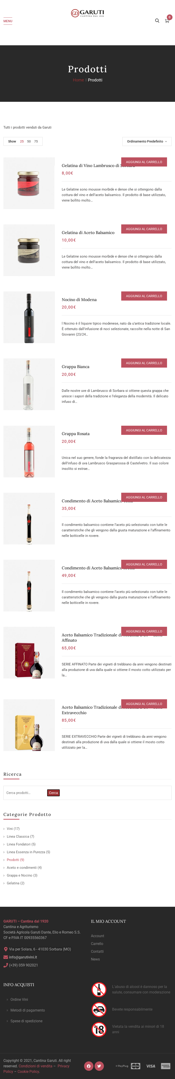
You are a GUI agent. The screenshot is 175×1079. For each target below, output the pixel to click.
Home (78, 80)
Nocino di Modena (79, 299)
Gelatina (13, 883)
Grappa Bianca (75, 366)
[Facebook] (88, 1066)
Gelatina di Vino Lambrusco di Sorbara (98, 165)
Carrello (97, 944)
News (95, 959)
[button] (43, 999)
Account (97, 936)
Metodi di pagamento (27, 1010)
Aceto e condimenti (22, 868)
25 (22, 141)
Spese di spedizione (26, 1021)
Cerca (53, 793)
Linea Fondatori (19, 844)
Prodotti (13, 860)
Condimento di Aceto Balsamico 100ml (98, 567)
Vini (10, 829)
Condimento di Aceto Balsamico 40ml (97, 500)
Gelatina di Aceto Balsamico (88, 232)
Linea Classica (18, 836)
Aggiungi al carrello (144, 162)
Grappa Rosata (76, 433)
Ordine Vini (19, 999)
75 (36, 141)
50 (29, 141)
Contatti (97, 951)
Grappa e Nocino (19, 875)
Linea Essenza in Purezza (26, 852)
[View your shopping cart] (167, 21)
